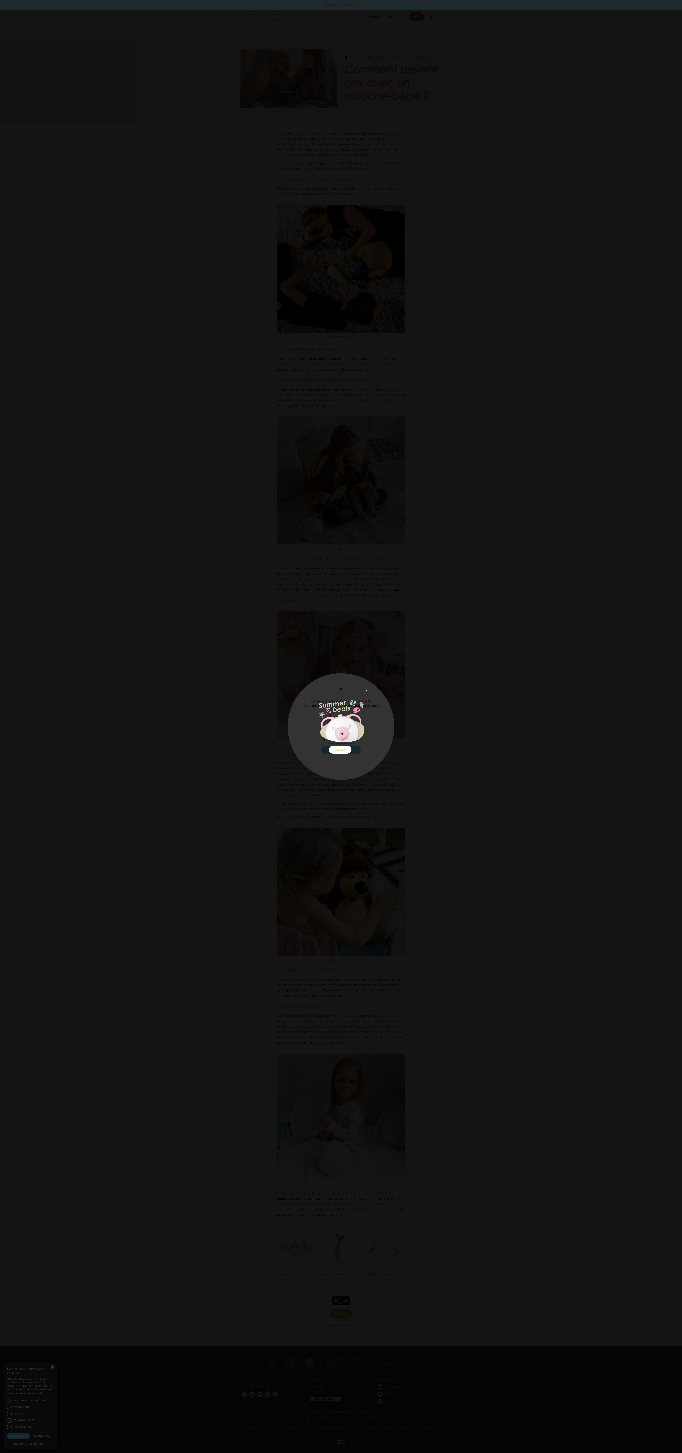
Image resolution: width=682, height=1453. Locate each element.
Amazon (340, 749)
